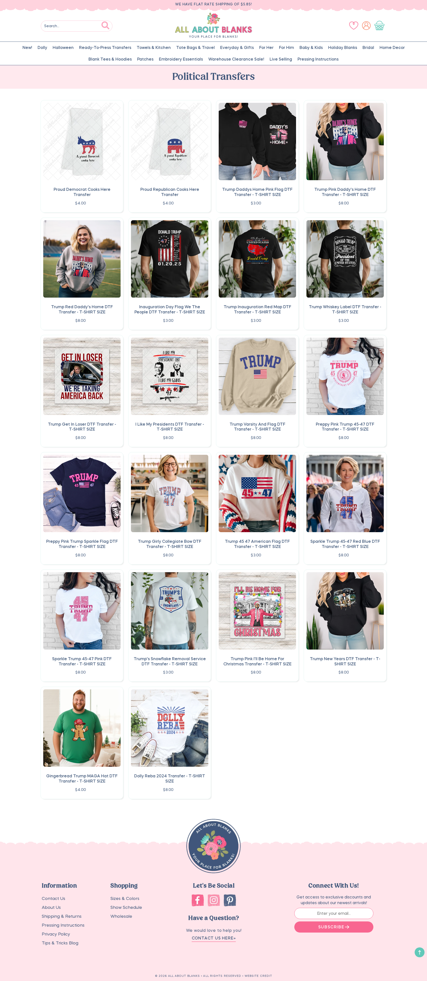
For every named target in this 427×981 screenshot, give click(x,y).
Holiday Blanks (342, 47)
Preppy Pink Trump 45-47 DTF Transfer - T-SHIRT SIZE (345, 426)
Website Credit (258, 976)
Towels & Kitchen (154, 47)
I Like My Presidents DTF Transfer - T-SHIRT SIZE (169, 426)
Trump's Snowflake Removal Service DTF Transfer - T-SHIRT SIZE (170, 661)
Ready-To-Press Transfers (105, 47)
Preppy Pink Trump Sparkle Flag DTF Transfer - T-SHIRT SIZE (82, 543)
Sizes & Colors (124, 898)
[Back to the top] (420, 952)
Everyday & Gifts (237, 47)
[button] (380, 25)
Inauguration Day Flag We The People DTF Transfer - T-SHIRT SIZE (169, 309)
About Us (51, 907)
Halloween (63, 47)
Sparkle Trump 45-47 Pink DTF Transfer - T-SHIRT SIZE (82, 661)
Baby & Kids (311, 47)
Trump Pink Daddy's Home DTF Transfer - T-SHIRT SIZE (345, 191)
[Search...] (105, 25)
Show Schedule (126, 907)
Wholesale (121, 916)
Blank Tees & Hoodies (110, 59)
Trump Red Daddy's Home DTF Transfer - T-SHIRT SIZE (82, 309)
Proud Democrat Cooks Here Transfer (82, 191)
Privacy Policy (56, 934)
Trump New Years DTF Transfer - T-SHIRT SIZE (345, 661)
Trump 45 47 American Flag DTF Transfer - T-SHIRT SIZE (257, 543)
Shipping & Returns (62, 916)
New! (27, 47)
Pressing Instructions (318, 59)
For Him (286, 47)
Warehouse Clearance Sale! (236, 59)
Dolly (42, 47)
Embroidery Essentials (181, 59)
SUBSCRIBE (331, 927)
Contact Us (53, 898)
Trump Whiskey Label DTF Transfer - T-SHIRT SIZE (345, 309)
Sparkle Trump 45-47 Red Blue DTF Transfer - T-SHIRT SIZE (345, 543)
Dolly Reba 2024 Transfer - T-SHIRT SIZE (169, 778)
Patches (145, 59)
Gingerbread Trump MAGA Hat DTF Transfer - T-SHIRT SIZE (82, 778)
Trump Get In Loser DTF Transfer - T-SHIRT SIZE (82, 426)
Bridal (368, 47)
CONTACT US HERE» (214, 938)
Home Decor (392, 47)
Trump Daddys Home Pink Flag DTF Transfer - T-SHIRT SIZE (257, 191)
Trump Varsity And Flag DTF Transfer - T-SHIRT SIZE (257, 426)
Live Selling (281, 59)
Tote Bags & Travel (195, 47)
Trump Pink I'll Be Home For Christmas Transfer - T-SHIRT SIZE (257, 661)
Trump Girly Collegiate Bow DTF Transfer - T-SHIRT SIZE (169, 543)
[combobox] (76, 26)
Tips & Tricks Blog (60, 943)
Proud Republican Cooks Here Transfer (169, 191)
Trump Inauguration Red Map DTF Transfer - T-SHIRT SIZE (257, 309)
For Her (266, 47)
